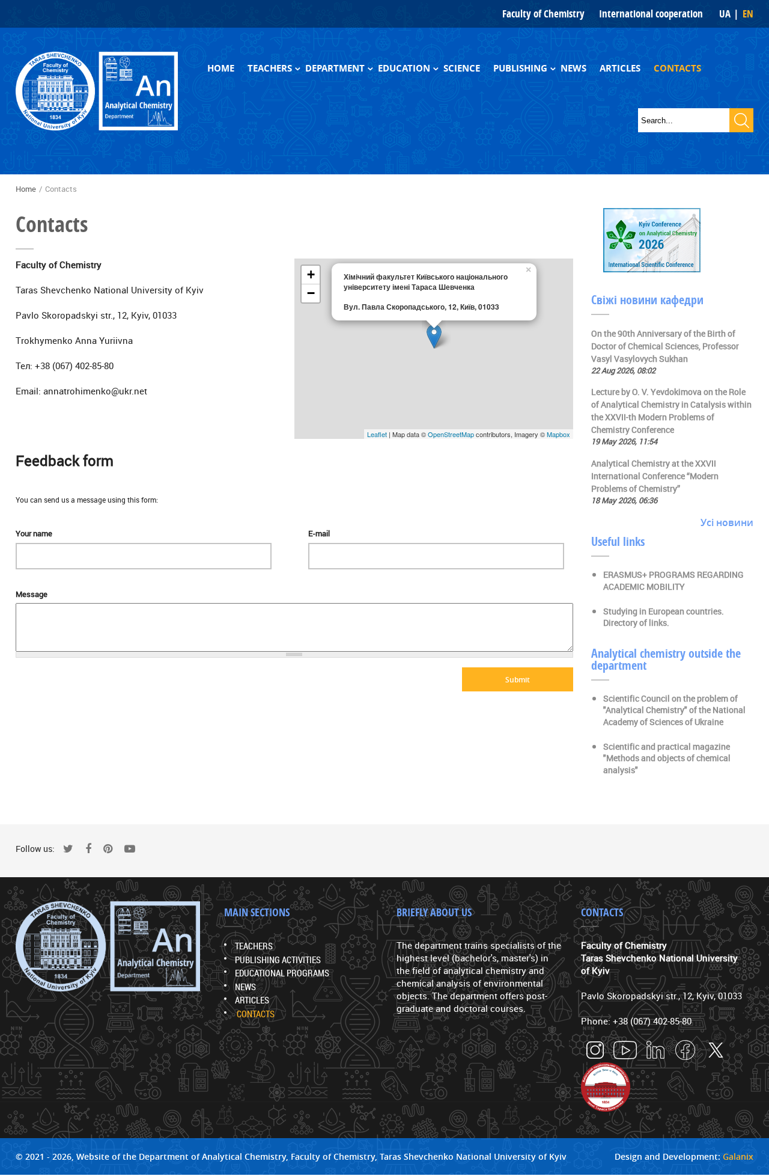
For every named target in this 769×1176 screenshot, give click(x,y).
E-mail (319, 533)
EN (748, 13)
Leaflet (377, 434)
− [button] (311, 293)
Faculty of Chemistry (543, 13)
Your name (34, 533)
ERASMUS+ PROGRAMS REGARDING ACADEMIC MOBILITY (673, 580)
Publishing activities (278, 960)
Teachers (270, 68)
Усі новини (727, 522)
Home (220, 68)
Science (461, 68)
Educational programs (282, 973)
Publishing (520, 68)
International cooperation (651, 13)
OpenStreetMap (451, 434)
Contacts (677, 68)
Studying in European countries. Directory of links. (663, 617)
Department (335, 68)
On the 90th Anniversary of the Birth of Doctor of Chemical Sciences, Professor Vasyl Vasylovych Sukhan (665, 346)
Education (404, 68)
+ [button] (311, 274)
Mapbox (558, 434)
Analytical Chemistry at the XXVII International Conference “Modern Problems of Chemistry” (655, 476)
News (573, 68)
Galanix (738, 1156)
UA (725, 13)
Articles (620, 68)
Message (31, 594)
